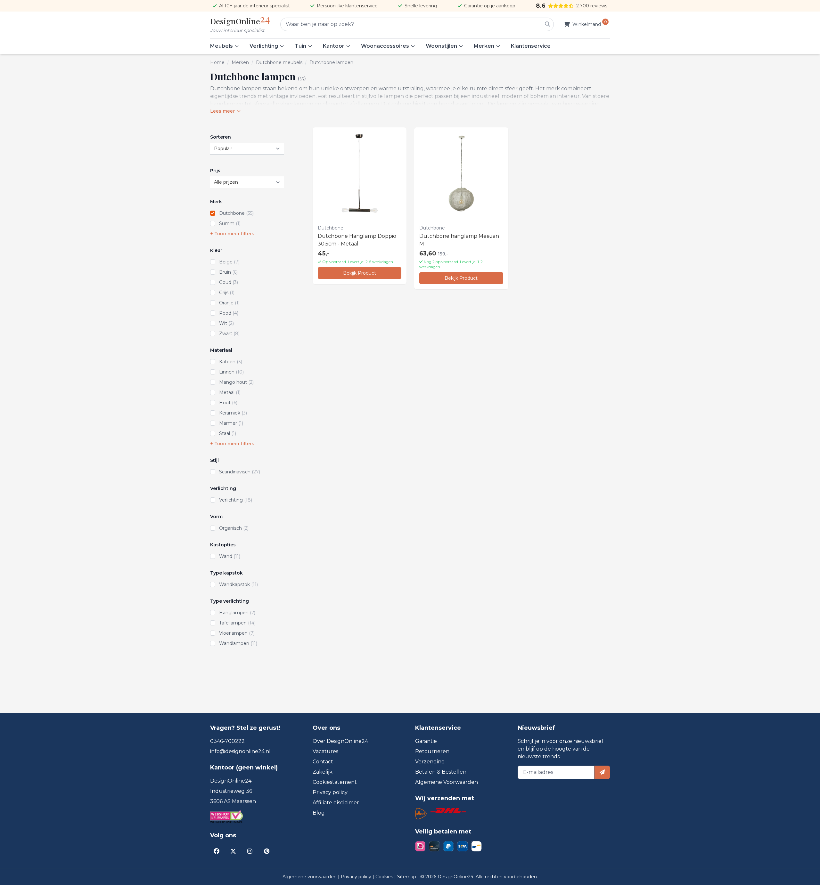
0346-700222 (227, 741)
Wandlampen (238, 643)
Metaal (230, 392)
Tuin (300, 46)
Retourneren (432, 751)
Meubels (221, 46)
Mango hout (236, 382)
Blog (319, 813)
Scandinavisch (239, 472)
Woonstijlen (441, 46)
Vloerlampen (237, 633)
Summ (230, 223)
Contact (323, 762)
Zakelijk (322, 772)
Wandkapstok (238, 584)
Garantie (426, 741)
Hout (228, 403)
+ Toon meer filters (232, 234)
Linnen (231, 372)
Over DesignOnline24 (340, 741)
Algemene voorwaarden (310, 877)
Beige (229, 262)
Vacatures (325, 751)
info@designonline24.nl (240, 751)
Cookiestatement (335, 782)
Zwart (229, 333)
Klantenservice (531, 46)
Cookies (384, 877)
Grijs (226, 292)
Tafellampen (237, 623)
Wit (226, 323)
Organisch (234, 528)
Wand (229, 556)
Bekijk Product (359, 273)
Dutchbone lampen (331, 62)
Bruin (228, 272)
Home (217, 62)
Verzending (430, 762)
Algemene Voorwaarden (446, 782)
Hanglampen (237, 612)
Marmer (231, 423)
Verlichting (264, 46)
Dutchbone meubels (279, 62)
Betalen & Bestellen (440, 772)
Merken (484, 46)
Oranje (229, 303)
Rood (228, 313)
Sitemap (407, 877)
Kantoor (333, 46)
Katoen (230, 362)
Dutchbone (236, 213)
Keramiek (233, 413)
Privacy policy (330, 792)
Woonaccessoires (385, 46)
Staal (227, 433)
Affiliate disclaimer (336, 803)
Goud (228, 282)
